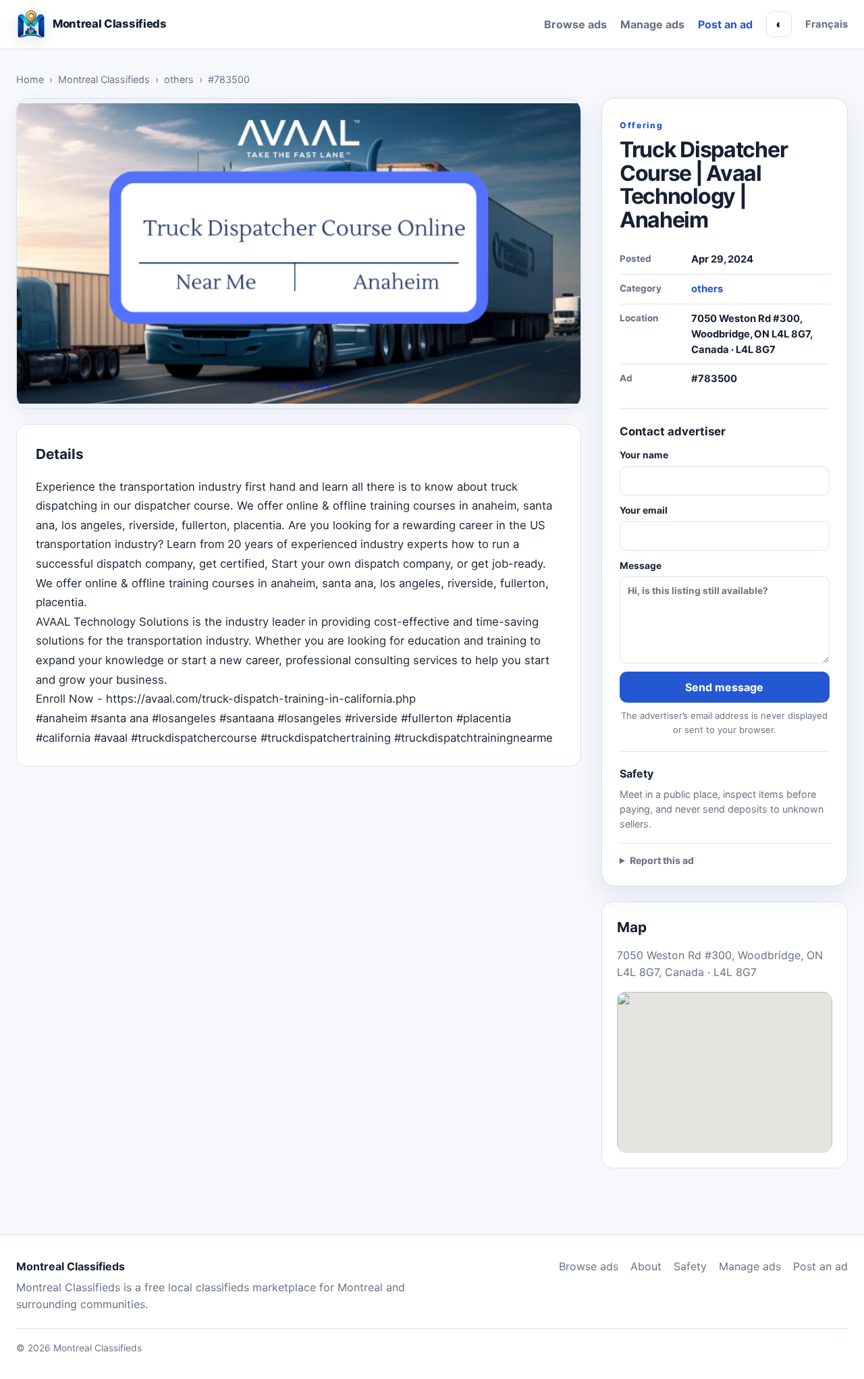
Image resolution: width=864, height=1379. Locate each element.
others (179, 79)
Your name (644, 455)
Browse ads (575, 24)
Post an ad (725, 24)
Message (641, 565)
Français (826, 24)
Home (30, 79)
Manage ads (652, 24)
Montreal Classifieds (104, 79)
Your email (644, 510)
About (646, 1266)
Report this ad (662, 860)
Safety (690, 1266)
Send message (724, 687)
